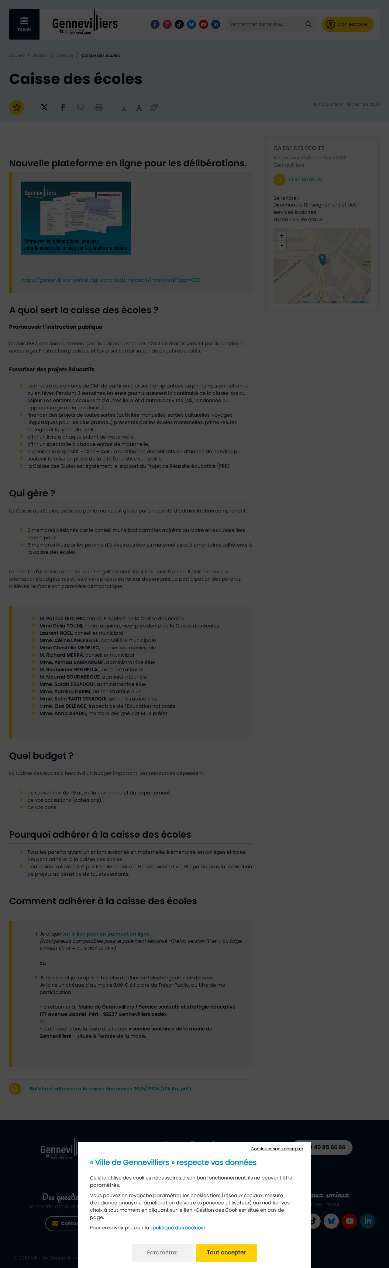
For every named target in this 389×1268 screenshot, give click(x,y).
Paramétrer (162, 1253)
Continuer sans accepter (277, 1149)
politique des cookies (178, 1227)
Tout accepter (226, 1253)
